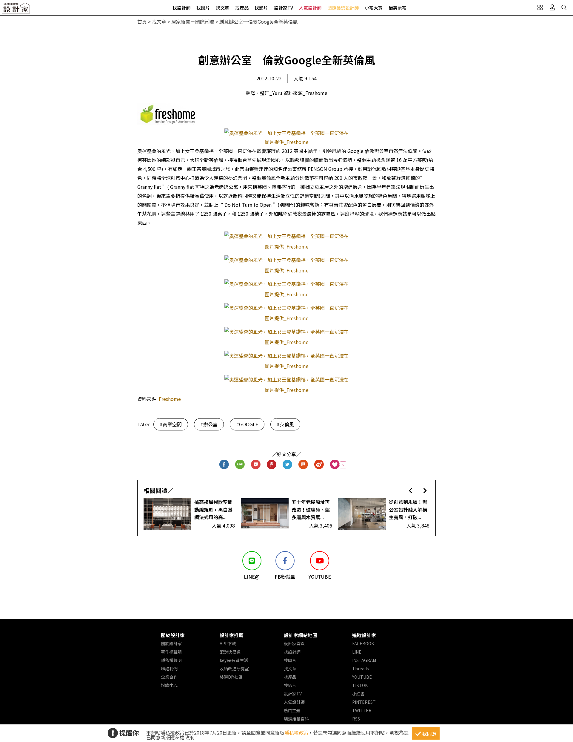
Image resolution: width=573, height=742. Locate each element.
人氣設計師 (310, 7)
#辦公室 (209, 424)
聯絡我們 (169, 669)
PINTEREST (364, 702)
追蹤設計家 (364, 635)
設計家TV (283, 7)
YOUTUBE (362, 677)
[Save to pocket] (256, 465)
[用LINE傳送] (240, 465)
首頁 (142, 21)
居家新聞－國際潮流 (192, 21)
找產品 (242, 7)
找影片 (261, 7)
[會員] (552, 7)
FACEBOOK (363, 643)
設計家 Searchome (16, 9)
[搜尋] (564, 7)
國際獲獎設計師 (343, 7)
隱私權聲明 (171, 660)
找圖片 (203, 7)
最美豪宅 (397, 7)
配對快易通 (230, 652)
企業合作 (169, 677)
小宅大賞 (374, 7)
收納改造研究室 (234, 669)
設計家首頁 (294, 643)
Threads (360, 669)
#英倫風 (285, 424)
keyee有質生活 (234, 660)
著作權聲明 (171, 652)
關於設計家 (173, 635)
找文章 (222, 7)
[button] (410, 490)
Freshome (170, 398)
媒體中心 (169, 685)
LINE (356, 652)
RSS (356, 719)
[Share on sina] (319, 465)
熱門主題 (292, 710)
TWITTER (362, 710)
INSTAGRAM (364, 660)
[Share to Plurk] (303, 465)
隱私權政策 (296, 732)
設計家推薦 (232, 635)
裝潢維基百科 (296, 719)
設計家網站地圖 (300, 635)
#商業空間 (171, 424)
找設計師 (181, 7)
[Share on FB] (224, 465)
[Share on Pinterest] (272, 465)
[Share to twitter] (287, 465)
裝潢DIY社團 (231, 677)
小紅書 (358, 694)
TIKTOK (360, 685)
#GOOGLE (247, 424)
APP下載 (228, 643)
